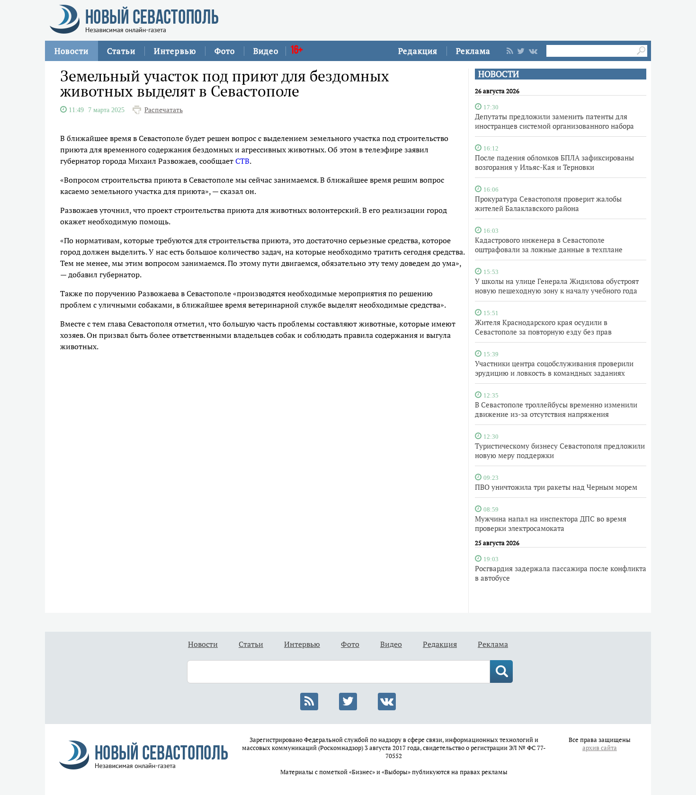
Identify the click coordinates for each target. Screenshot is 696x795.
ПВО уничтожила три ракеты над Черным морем (556, 487)
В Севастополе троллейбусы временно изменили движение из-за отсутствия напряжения (556, 409)
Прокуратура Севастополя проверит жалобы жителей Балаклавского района (548, 203)
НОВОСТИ (498, 74)
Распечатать (163, 110)
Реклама (473, 50)
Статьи (121, 50)
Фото (224, 50)
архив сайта (599, 748)
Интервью (175, 50)
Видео (265, 50)
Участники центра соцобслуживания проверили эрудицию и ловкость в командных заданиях (554, 368)
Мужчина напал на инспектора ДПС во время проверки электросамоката (550, 523)
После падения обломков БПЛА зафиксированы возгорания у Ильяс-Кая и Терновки (554, 162)
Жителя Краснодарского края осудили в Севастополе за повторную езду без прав (543, 327)
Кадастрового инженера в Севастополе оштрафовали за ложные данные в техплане (549, 244)
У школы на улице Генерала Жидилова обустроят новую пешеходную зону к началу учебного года (557, 285)
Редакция (417, 50)
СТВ (242, 161)
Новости (71, 50)
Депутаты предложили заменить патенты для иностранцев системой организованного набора (554, 121)
